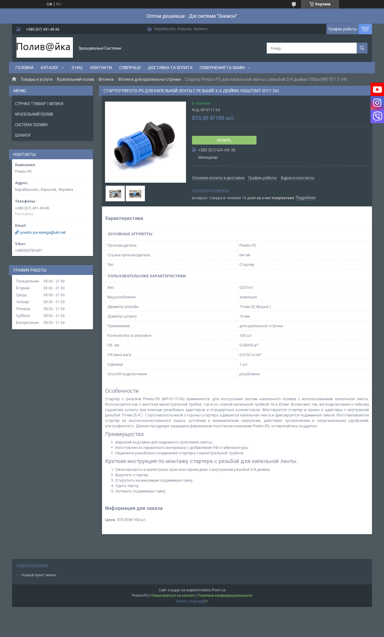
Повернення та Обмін (222, 67)
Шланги (22, 135)
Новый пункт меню (38, 575)
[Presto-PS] (44, 48)
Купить (224, 140)
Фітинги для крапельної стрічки (149, 79)
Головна (25, 67)
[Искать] (362, 48)
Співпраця (130, 67)
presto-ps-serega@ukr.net (43, 232)
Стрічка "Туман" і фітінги (39, 103)
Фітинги (106, 79)
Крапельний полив (75, 79)
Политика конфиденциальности (225, 595)
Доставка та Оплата (170, 67)
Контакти (101, 67)
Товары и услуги (36, 79)
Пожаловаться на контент (173, 595)
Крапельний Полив (34, 114)
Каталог (50, 67)
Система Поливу (31, 124)
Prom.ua (219, 590)
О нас (77, 67)
